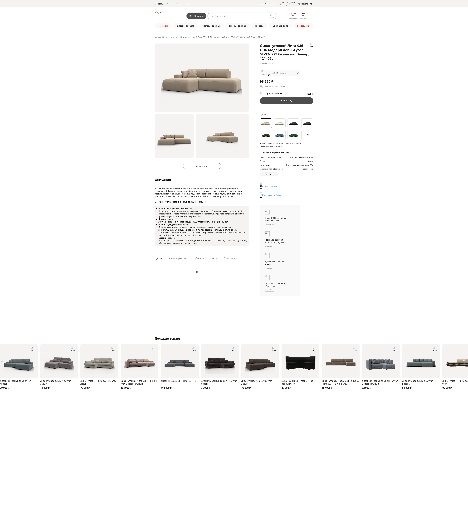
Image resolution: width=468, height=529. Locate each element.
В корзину (286, 100)
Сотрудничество (183, 4)
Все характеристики (269, 174)
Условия (268, 246)
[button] (465, 363)
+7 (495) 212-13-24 (305, 4)
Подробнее (269, 224)
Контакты (170, 4)
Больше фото (202, 166)
